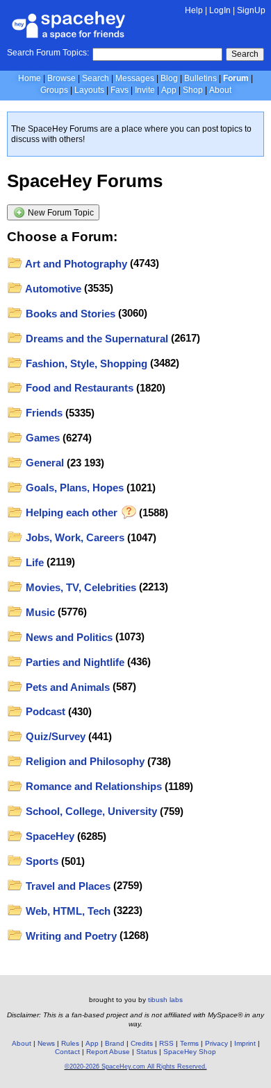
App (168, 90)
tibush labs (165, 999)
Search (244, 54)
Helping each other (71, 512)
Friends (43, 413)
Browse (61, 78)
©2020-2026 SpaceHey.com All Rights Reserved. (136, 1066)
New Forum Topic (60, 213)
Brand (114, 1043)
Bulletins (200, 78)
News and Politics (68, 637)
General (43, 462)
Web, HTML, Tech (66, 911)
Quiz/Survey (54, 736)
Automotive (52, 289)
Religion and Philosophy (84, 761)
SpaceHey (48, 836)
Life (33, 562)
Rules (70, 1043)
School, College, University (90, 811)
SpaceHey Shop (189, 1051)
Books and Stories (69, 313)
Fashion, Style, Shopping (85, 363)
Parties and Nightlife (73, 662)
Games (41, 438)
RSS (166, 1043)
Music (39, 612)
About (220, 90)
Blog (169, 78)
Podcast (44, 711)
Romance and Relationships (92, 786)
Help (194, 10)
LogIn (220, 10)
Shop (193, 90)
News (46, 1043)
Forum (236, 78)
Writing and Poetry (70, 936)
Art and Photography (75, 264)
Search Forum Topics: (48, 53)
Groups (54, 90)
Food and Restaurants (78, 388)
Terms (189, 1043)
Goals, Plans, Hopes (73, 487)
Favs (119, 90)
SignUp (251, 10)
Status (146, 1051)
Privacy (216, 1043)
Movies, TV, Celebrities (79, 587)
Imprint (245, 1043)
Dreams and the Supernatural (95, 338)
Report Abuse (108, 1051)
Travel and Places (66, 886)
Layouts (89, 90)
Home (29, 78)
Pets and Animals (66, 687)
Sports (40, 861)
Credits (142, 1043)
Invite (145, 90)
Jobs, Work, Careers (73, 537)
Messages (134, 78)
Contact (67, 1051)
